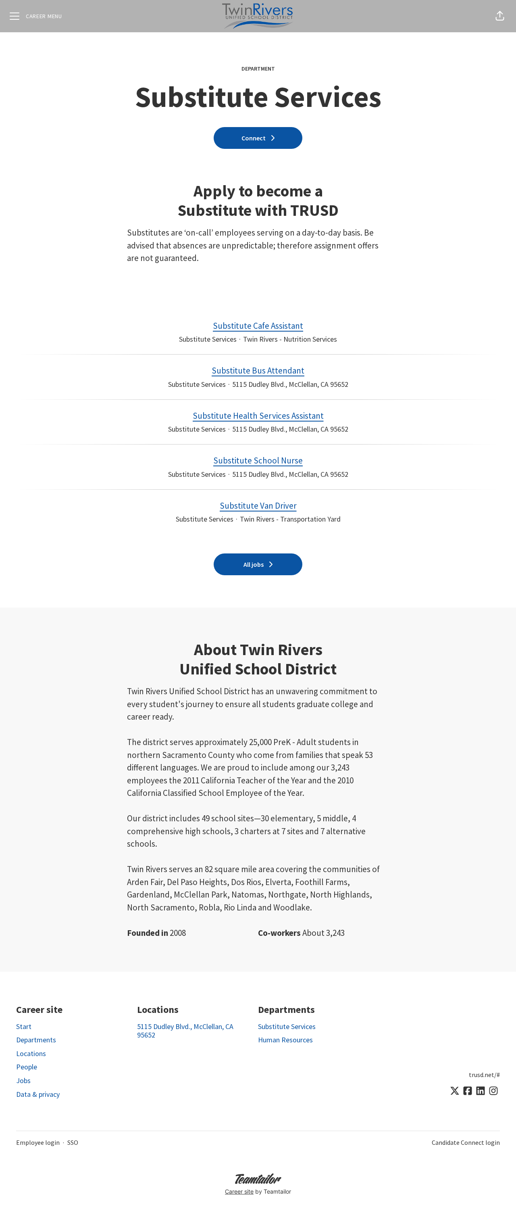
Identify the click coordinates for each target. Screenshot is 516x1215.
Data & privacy (38, 1094)
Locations (31, 1053)
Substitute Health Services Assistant (258, 415)
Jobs (23, 1080)
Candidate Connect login (466, 1142)
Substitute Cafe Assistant (258, 325)
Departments (36, 1039)
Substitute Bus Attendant (258, 370)
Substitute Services (287, 1026)
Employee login (38, 1142)
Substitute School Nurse (258, 460)
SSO (72, 1142)
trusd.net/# (484, 1075)
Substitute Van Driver (258, 505)
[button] (500, 16)
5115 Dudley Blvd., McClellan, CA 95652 (185, 1031)
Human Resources (285, 1039)
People (26, 1066)
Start (23, 1026)
